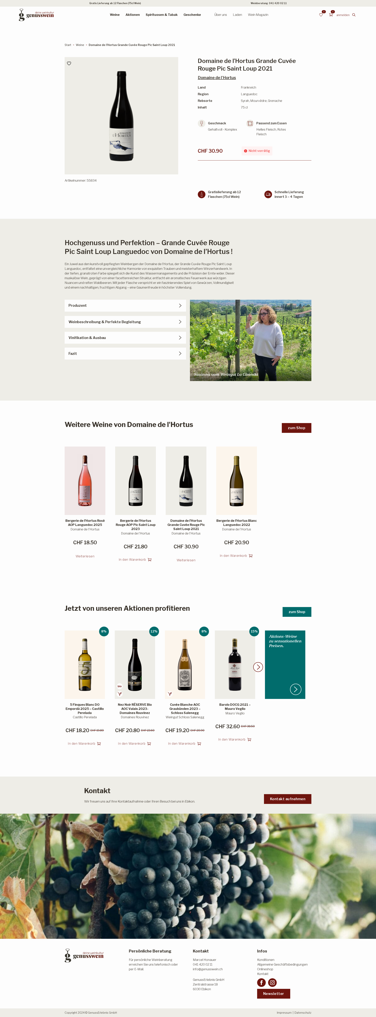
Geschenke (192, 15)
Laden (237, 15)
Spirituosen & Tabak (162, 15)
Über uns (220, 15)
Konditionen (265, 960)
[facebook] (261, 982)
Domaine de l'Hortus (217, 77)
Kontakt (262, 974)
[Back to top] (366, 1007)
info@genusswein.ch (208, 969)
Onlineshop (265, 969)
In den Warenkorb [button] (132, 559)
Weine (115, 15)
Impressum (284, 1012)
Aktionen (133, 15)
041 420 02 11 (278, 3)
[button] (258, 667)
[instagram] (272, 982)
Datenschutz (303, 1012)
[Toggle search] (354, 15)
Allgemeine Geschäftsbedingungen (282, 964)
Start (68, 45)
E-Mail (138, 969)
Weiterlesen (85, 556)
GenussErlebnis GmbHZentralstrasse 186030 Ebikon (208, 984)
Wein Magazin (258, 15)
